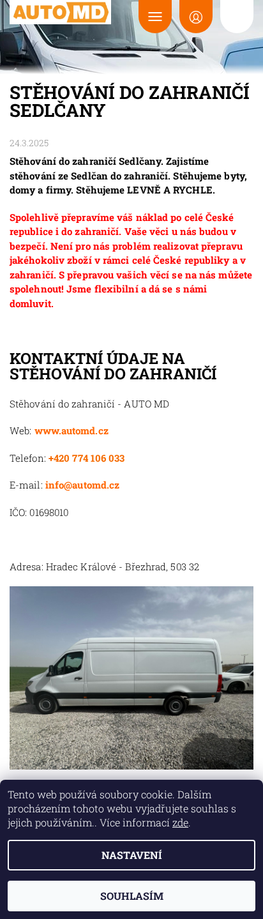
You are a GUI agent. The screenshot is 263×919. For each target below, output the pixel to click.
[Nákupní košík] (236, 16)
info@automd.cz (82, 484)
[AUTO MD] (60, 12)
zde (180, 822)
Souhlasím (131, 895)
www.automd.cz (71, 430)
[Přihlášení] (196, 16)
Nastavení (131, 855)
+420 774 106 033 (87, 458)
